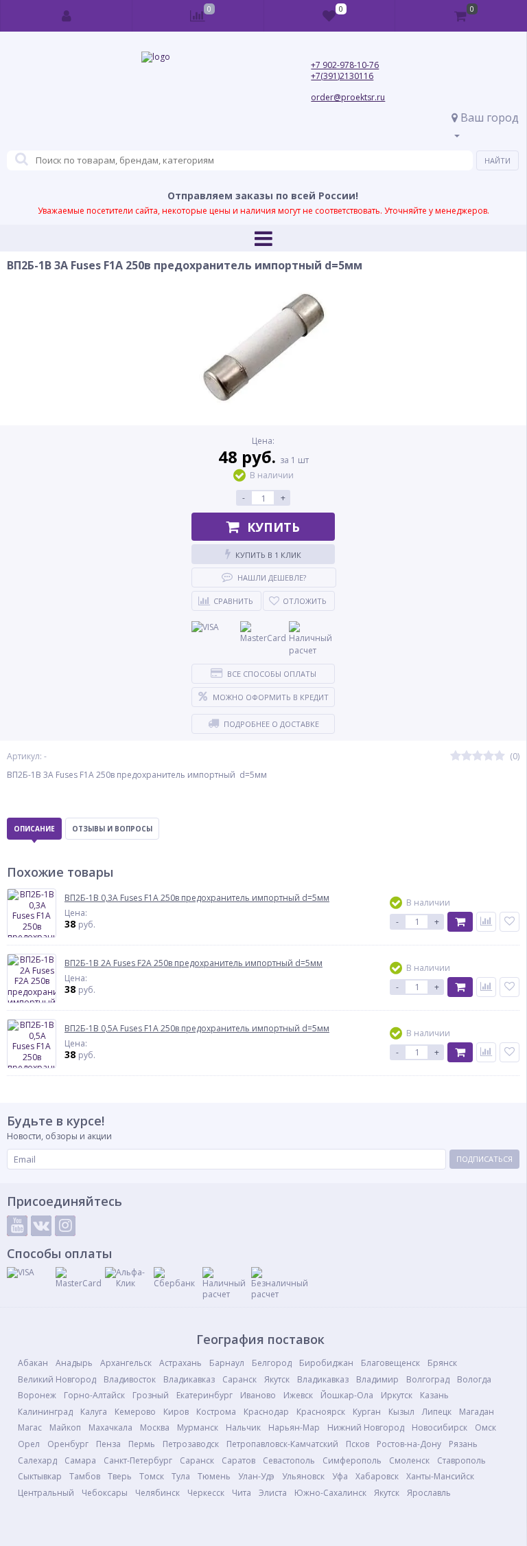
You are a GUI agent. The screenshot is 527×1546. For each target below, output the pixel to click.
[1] (455, 756)
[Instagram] (65, 1225)
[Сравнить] (486, 922)
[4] (488, 756)
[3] (477, 756)
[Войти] (66, 16)
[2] (466, 756)
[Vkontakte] (41, 1225)
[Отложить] (509, 922)
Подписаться (484, 1159)
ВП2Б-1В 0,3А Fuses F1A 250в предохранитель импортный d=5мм (197, 898)
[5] (499, 756)
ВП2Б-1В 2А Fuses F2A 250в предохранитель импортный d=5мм (194, 963)
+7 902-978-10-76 (345, 65)
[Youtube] (17, 1225)
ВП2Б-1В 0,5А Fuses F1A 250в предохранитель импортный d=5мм (197, 1028)
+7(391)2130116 (342, 76)
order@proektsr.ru (348, 97)
